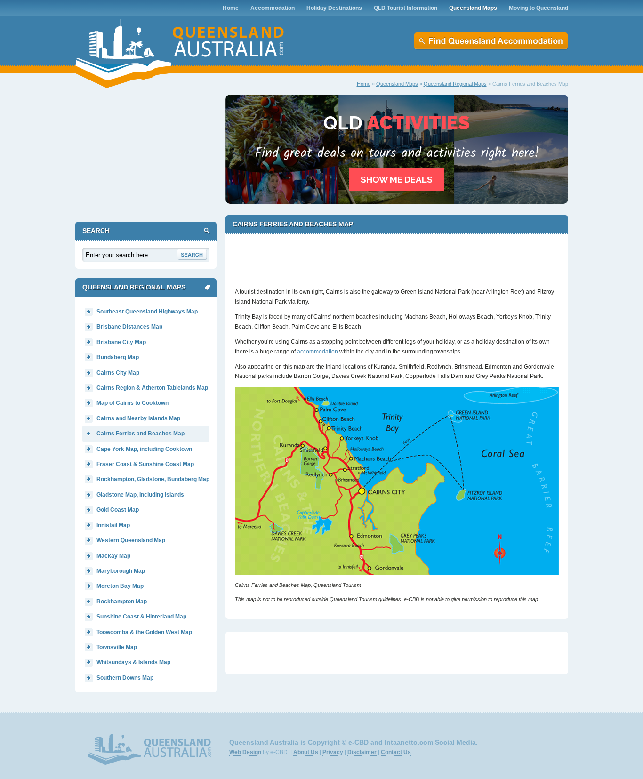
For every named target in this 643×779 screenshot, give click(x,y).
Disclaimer (362, 752)
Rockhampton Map (121, 601)
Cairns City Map (117, 372)
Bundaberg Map (117, 357)
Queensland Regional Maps (455, 84)
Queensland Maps (397, 84)
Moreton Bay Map (120, 586)
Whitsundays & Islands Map (133, 662)
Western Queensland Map (130, 540)
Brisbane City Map (121, 342)
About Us (305, 752)
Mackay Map (113, 556)
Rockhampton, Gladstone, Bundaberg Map (152, 479)
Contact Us (396, 752)
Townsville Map (116, 647)
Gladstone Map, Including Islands (140, 494)
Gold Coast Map (117, 509)
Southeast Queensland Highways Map (147, 311)
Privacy (332, 752)
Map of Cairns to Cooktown (132, 403)
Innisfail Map (113, 525)
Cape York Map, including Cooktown (144, 449)
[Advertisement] (396, 256)
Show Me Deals (397, 179)
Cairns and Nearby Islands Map (138, 418)
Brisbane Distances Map (129, 326)
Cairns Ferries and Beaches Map (140, 433)
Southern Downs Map (124, 678)
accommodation (317, 351)
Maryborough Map (120, 571)
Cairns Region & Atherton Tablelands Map (152, 388)
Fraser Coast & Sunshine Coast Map (145, 464)
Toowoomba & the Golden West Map (144, 632)
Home (363, 84)
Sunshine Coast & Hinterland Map (141, 616)
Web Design (245, 752)
